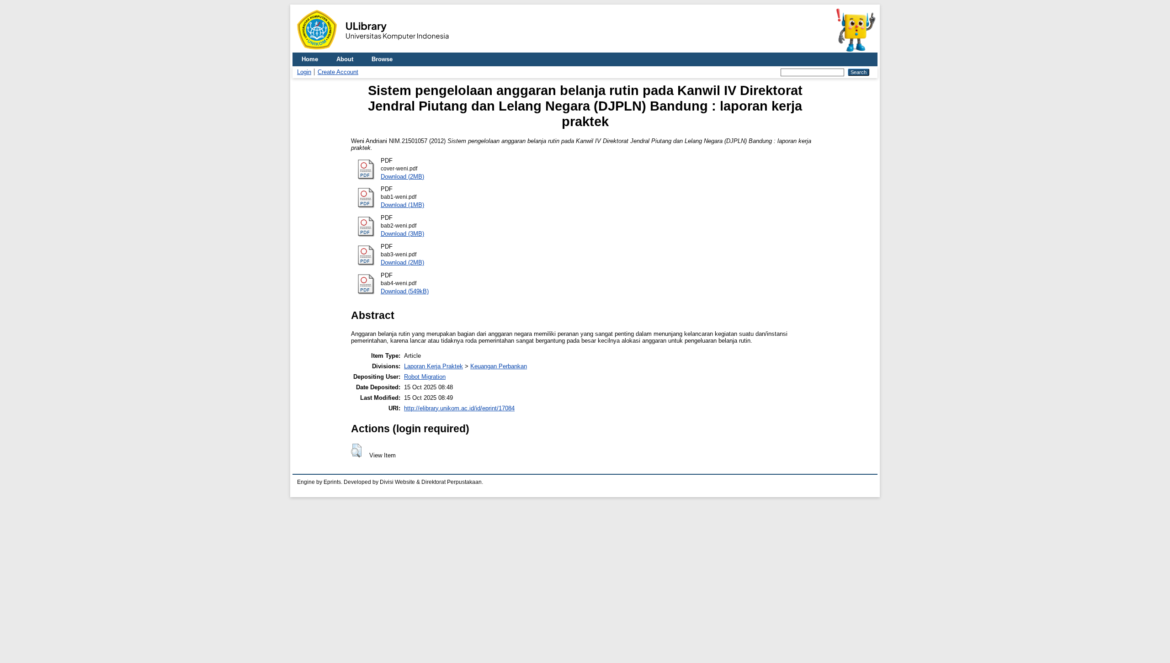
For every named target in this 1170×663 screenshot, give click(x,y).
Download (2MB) (402, 176)
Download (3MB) (402, 233)
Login (304, 72)
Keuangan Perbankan (498, 366)
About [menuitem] (344, 59)
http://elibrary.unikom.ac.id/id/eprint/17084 (459, 408)
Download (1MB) (402, 205)
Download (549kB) (405, 291)
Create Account (338, 72)
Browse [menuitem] (382, 59)
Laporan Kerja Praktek (433, 366)
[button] (356, 450)
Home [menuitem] (310, 59)
